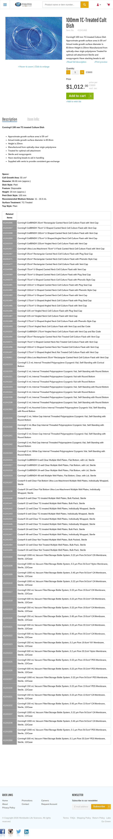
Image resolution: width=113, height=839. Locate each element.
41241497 (8, 352)
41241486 (8, 311)
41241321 (8, 376)
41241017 (8, 465)
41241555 (8, 731)
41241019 (8, 475)
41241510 (8, 583)
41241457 (8, 248)
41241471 (8, 259)
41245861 (8, 357)
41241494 (8, 337)
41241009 (8, 238)
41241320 (8, 371)
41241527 (8, 679)
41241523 (8, 644)
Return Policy (98, 818)
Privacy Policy (8, 807)
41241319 (8, 364)
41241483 (8, 295)
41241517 (8, 592)
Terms (66, 818)
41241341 (8, 435)
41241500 (8, 557)
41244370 (8, 280)
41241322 (8, 382)
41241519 (8, 609)
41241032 (8, 331)
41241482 (8, 290)
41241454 (8, 545)
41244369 (8, 274)
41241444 (8, 519)
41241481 (8, 285)
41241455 (8, 550)
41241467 (8, 254)
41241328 (8, 397)
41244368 (8, 269)
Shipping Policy (84, 818)
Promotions (27, 800)
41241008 (8, 233)
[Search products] (84, 4)
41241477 (8, 264)
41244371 (8, 342)
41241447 (8, 534)
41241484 (8, 300)
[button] (82, 72)
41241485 (8, 305)
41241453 (8, 539)
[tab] (9, 119)
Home (5, 800)
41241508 (8, 565)
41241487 (8, 316)
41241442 (8, 508)
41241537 (8, 714)
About (5, 804)
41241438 (8, 491)
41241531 (8, 696)
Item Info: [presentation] (33, 119)
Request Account (49, 804)
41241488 (8, 321)
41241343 (8, 453)
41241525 (8, 662)
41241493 (8, 326)
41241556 (8, 740)
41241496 (8, 347)
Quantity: (70, 68)
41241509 (8, 574)
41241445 (8, 524)
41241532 (8, 705)
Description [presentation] (9, 119)
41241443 (8, 514)
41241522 (8, 635)
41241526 (8, 670)
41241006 (8, 223)
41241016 (8, 460)
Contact (25, 804)
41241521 (8, 627)
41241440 (8, 498)
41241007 (8, 228)
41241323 (8, 387)
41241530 (8, 688)
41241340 (8, 427)
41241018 (8, 470)
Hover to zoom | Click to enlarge (34, 66)
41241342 (8, 444)
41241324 (8, 392)
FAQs (72, 818)
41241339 (8, 418)
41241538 (8, 723)
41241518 (8, 600)
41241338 (8, 402)
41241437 (8, 482)
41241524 (8, 653)
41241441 (8, 503)
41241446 (8, 529)
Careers (45, 800)
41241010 (8, 243)
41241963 (8, 409)
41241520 (8, 618)
